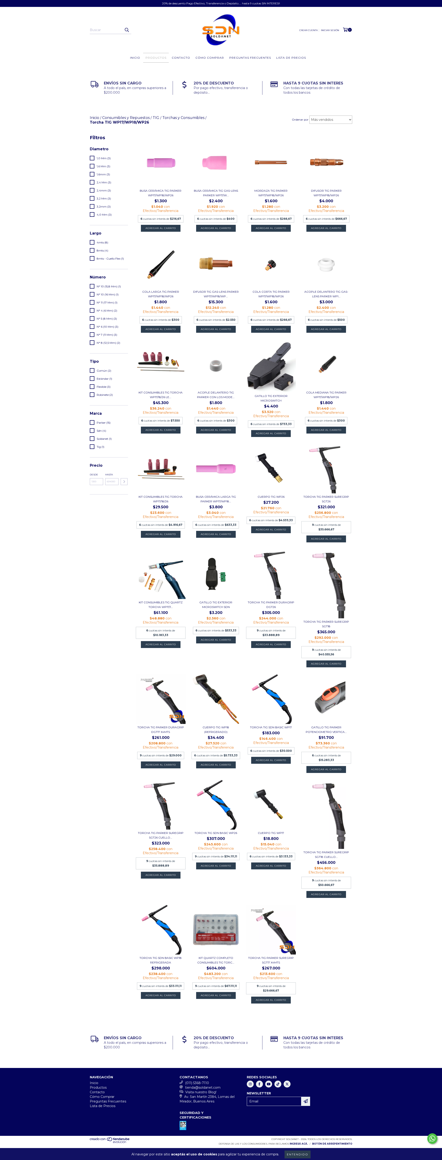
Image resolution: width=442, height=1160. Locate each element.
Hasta (109, 474)
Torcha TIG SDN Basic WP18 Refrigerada (161, 960)
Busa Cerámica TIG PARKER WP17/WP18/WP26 (160, 193)
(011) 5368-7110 (197, 1083)
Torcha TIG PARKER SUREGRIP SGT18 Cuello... (326, 854)
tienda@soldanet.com (203, 1087)
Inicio (135, 57)
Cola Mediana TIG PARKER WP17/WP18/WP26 (326, 395)
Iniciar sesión (330, 30)
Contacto (181, 57)
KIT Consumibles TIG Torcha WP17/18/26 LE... (161, 395)
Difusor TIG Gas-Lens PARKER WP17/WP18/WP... (216, 294)
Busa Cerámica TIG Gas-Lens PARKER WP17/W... (216, 193)
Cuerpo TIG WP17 (271, 833)
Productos (155, 57)
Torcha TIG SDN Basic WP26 (216, 833)
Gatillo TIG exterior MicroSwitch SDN (215, 605)
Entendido (297, 1154)
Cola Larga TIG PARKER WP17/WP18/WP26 (160, 294)
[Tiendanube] (110, 1142)
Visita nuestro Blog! (200, 1092)
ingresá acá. (299, 1143)
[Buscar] (126, 30)
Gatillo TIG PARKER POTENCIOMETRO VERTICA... (326, 730)
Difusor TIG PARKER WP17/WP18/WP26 (326, 193)
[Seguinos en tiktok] (277, 1084)
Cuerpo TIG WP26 (271, 496)
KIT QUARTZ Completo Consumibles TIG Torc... (215, 960)
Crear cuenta (308, 30)
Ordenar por (300, 119)
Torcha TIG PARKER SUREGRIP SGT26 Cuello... (160, 835)
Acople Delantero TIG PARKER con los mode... (216, 395)
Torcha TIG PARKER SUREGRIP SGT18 (326, 624)
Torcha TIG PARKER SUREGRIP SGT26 (326, 499)
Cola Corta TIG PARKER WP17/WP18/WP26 (271, 294)
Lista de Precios (291, 57)
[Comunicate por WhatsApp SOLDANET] (432, 1138)
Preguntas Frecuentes (250, 57)
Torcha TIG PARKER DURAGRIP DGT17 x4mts (160, 730)
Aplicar (124, 481)
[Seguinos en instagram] (250, 1084)
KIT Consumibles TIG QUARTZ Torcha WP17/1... (161, 605)
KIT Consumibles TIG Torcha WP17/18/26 (161, 499)
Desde (94, 474)
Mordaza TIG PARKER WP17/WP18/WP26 (271, 193)
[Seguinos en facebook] (259, 1084)
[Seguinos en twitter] (287, 1084)
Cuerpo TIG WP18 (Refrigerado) (216, 730)
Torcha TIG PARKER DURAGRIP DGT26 (271, 605)
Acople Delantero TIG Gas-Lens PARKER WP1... (326, 294)
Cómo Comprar (209, 57)
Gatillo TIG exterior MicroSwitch (271, 398)
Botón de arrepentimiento (332, 1143)
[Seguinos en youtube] (268, 1084)
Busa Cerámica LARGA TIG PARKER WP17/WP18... (216, 499)
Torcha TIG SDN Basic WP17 (271, 727)
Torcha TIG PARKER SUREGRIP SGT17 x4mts (271, 960)
